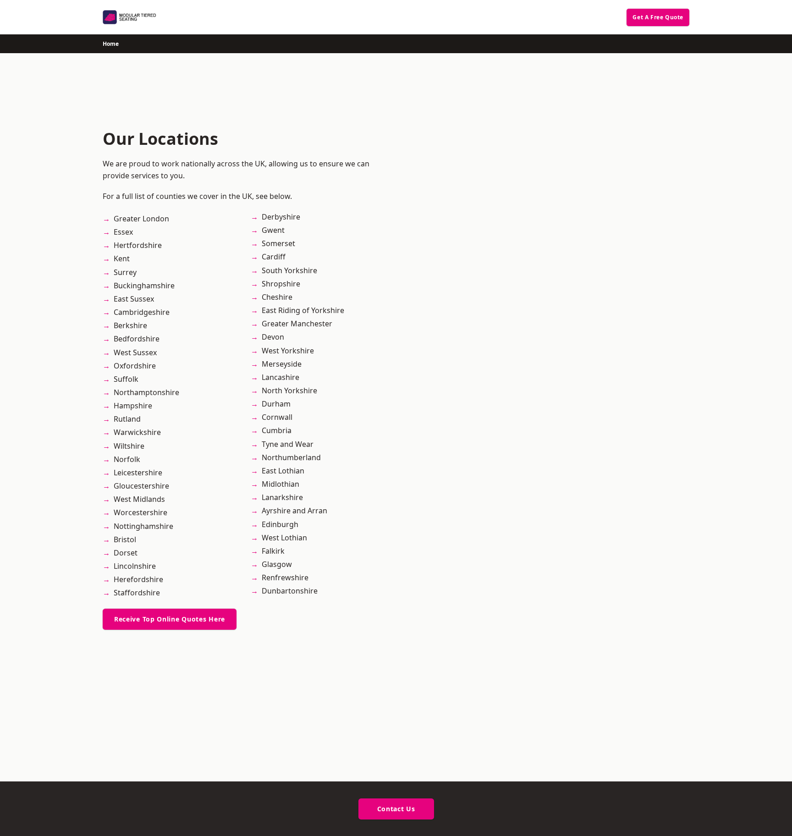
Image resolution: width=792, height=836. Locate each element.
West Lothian (284, 538)
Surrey (125, 272)
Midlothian (280, 484)
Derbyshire (281, 217)
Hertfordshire (138, 245)
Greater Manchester (297, 324)
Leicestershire (138, 473)
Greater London (141, 219)
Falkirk (273, 551)
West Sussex (135, 352)
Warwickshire (137, 432)
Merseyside (282, 364)
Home (111, 44)
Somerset (278, 243)
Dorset (126, 553)
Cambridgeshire (142, 312)
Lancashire (280, 377)
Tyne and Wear (288, 444)
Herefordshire (138, 579)
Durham (276, 404)
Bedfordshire (137, 339)
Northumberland (291, 457)
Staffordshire (137, 593)
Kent (122, 258)
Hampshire (133, 406)
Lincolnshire (135, 566)
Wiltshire (129, 446)
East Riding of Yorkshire (303, 310)
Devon (273, 337)
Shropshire (281, 284)
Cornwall (277, 417)
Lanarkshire (282, 497)
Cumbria (277, 430)
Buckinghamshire (144, 285)
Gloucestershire (141, 486)
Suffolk (126, 379)
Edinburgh (280, 524)
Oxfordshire (135, 366)
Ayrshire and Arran (294, 511)
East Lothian (283, 471)
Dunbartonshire (290, 591)
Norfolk (127, 459)
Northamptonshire (146, 392)
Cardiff (274, 257)
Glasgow (277, 564)
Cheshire (277, 297)
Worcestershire (140, 512)
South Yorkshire (289, 270)
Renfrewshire (285, 577)
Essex (123, 232)
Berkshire (130, 325)
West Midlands (139, 499)
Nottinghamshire (143, 526)
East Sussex (134, 299)
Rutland (127, 419)
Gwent (273, 230)
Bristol (125, 539)
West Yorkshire (288, 351)
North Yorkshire (289, 390)
